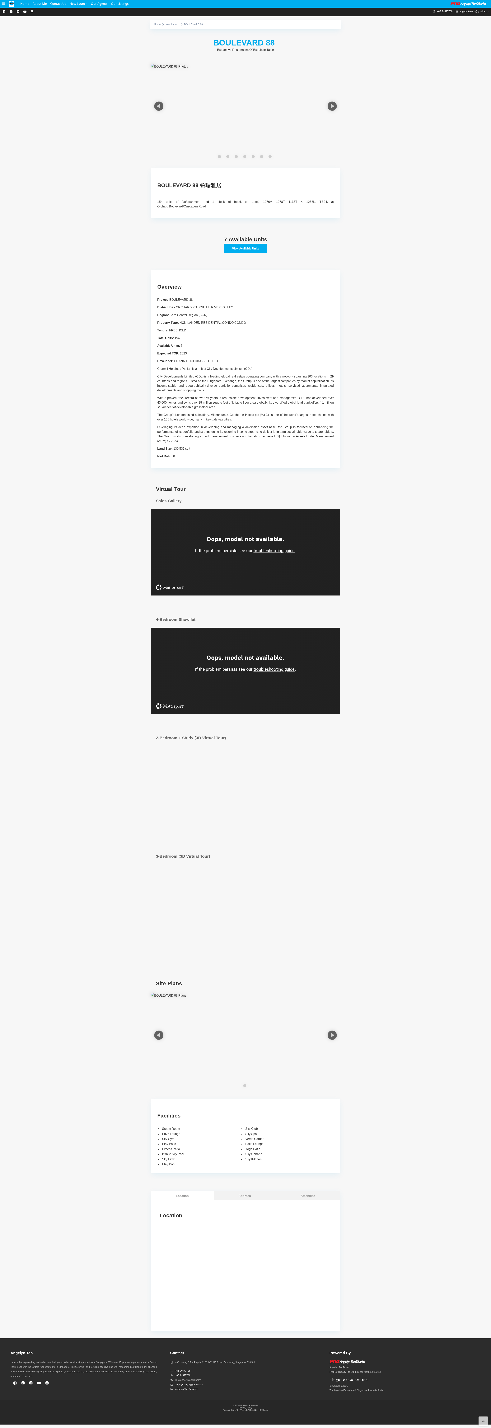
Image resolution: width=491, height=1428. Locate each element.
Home (157, 24)
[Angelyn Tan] (11, 4)
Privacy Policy (245, 1408)
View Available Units (245, 248)
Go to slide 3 (244, 156)
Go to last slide (155, 106)
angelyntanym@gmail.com (474, 11)
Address (244, 1196)
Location (182, 1196)
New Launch (172, 24)
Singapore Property (367, 1390)
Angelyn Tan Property (186, 1389)
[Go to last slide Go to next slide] (245, 111)
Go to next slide (332, 106)
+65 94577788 (444, 11)
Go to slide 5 (261, 156)
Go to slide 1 (227, 156)
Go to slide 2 (236, 156)
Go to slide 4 (253, 156)
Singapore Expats (339, 1385)
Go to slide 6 (270, 156)
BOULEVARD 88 (193, 24)
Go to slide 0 (219, 156)
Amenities (308, 1196)
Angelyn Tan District (340, 1367)
